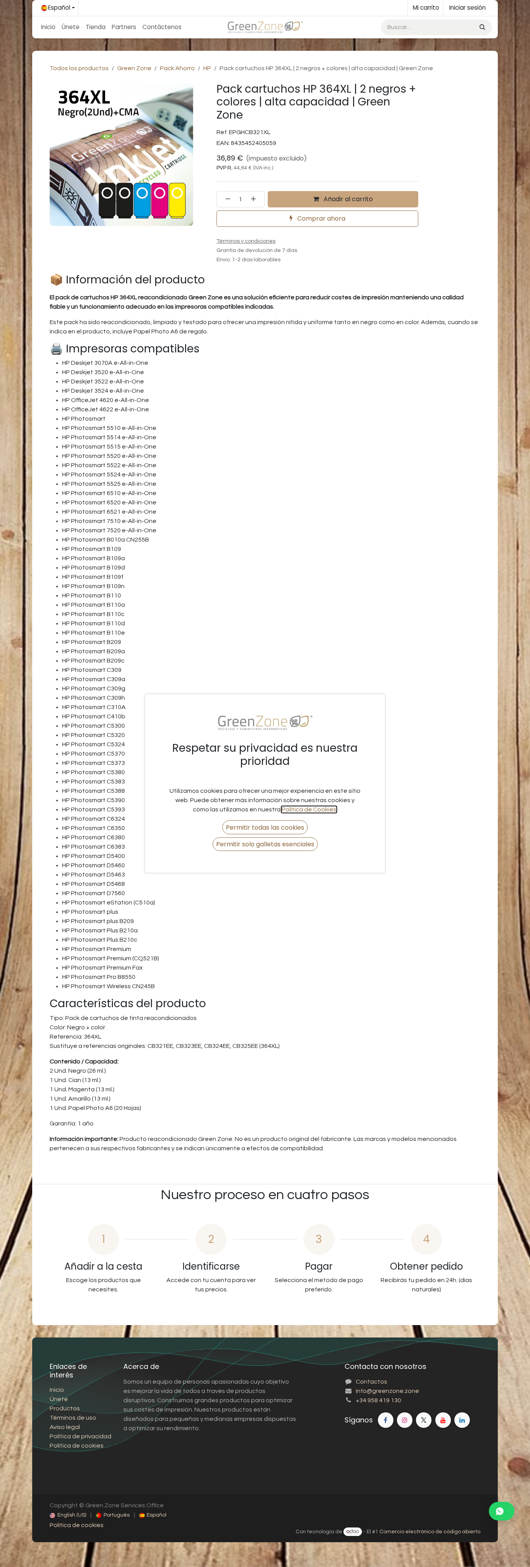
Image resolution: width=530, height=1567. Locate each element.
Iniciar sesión (467, 7)
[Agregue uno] (255, 199)
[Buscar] (481, 27)
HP (207, 68)
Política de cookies (77, 1525)
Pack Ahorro (177, 68)
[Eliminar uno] (225, 199)
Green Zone (134, 68)
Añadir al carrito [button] (347, 199)
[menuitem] (48, 27)
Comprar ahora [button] (320, 218)
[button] (265, 827)
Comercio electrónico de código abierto (429, 1531)
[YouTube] (443, 1420)
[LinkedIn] (462, 1420)
